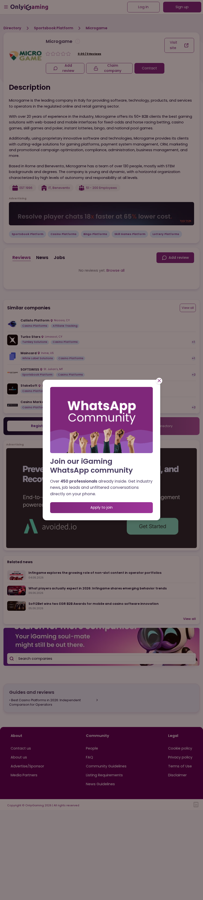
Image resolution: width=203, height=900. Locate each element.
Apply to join (101, 507)
